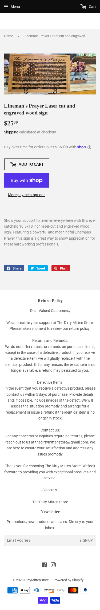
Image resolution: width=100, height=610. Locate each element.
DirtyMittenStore (36, 580)
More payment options (26, 195)
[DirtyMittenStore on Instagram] (53, 566)
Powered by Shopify (68, 580)
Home (8, 36)
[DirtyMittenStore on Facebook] (44, 566)
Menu (15, 7)
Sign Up (86, 540)
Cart (92, 7)
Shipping (11, 132)
